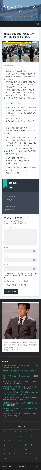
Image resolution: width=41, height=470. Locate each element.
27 (10, 454)
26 (4, 454)
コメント (8, 227)
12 (4, 445)
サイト (6, 264)
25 (37, 449)
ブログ (9, 200)
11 (37, 440)
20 (10, 449)
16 (26, 445)
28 (15, 454)
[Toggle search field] (37, 24)
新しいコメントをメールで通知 (17, 281)
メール (7, 256)
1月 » (37, 458)
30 (26, 454)
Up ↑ (37, 466)
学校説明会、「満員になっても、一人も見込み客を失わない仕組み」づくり (20, 388)
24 (31, 449)
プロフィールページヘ (13, 350)
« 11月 (4, 458)
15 (20, 445)
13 (10, 445)
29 (20, 454)
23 (26, 449)
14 (15, 445)
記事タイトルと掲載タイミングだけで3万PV (18, 371)
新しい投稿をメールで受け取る (17, 285)
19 (4, 449)
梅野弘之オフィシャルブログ (20, 9)
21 (15, 449)
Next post (10, 209)
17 (31, 445)
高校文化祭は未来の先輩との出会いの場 (17, 376)
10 (31, 440)
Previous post (11, 206)
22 (20, 449)
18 (37, 445)
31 (31, 454)
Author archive (11, 187)
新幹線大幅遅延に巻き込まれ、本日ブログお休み (19, 35)
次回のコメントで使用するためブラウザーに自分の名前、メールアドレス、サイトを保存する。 (20, 275)
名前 (6, 247)
